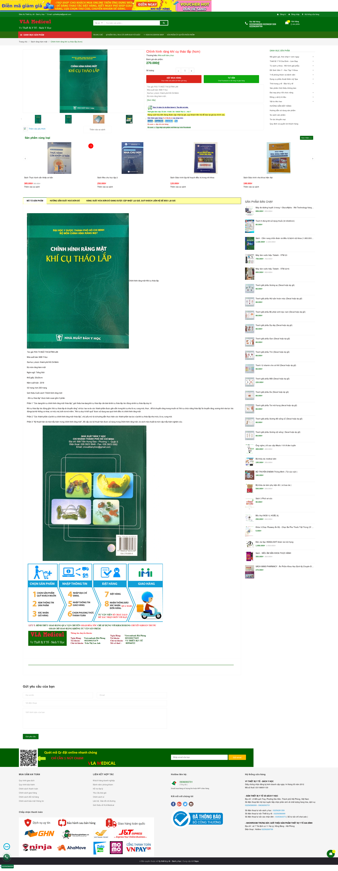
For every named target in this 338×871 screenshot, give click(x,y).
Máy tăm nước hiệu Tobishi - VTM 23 (271, 255)
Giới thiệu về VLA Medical (103, 805)
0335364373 (280, 816)
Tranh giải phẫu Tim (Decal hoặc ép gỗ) (273, 352)
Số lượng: (150, 70)
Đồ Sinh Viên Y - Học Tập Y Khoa (284, 70)
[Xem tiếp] (151, 100)
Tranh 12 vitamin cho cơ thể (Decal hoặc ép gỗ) (276, 365)
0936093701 (186, 781)
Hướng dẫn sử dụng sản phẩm (282, 110)
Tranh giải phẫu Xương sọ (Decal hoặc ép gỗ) (275, 285)
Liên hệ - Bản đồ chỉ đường (104, 801)
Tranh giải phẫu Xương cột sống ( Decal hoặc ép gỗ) (278, 432)
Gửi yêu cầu (31, 736)
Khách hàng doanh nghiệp (104, 780)
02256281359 (279, 810)
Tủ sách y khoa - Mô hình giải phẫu (284, 66)
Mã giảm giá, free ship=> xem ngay (284, 57)
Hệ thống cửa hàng (312, 14)
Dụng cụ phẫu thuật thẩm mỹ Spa (284, 79)
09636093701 (264, 805)
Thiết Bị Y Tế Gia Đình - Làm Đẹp (284, 61)
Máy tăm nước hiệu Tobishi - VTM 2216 (272, 269)
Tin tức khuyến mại (278, 119)
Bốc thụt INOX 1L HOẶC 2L (267, 515)
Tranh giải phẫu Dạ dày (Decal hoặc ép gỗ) (274, 325)
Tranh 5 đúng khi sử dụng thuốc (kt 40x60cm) (275, 221)
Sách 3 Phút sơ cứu (264, 498)
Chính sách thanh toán (28, 789)
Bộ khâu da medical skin (266, 459)
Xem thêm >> (306, 137)
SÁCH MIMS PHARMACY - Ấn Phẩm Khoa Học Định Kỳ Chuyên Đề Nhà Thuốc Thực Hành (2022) (284, 566)
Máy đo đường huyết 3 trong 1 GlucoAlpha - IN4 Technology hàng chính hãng (284, 207)
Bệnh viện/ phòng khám (103, 785)
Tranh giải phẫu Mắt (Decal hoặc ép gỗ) (273, 378)
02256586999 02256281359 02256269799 (262, 25)
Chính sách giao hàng (28, 793)
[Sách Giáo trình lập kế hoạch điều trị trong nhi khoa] (59, 158)
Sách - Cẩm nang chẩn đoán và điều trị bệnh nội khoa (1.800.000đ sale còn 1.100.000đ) (284, 238)
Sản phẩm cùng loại (37, 138)
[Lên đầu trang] (334, 836)
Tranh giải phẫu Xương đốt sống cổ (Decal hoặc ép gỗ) (279, 418)
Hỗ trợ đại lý (98, 789)
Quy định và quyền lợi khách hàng (284, 124)
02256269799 (267, 829)
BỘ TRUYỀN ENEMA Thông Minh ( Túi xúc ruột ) (276, 471)
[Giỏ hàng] (287, 23)
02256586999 (251, 805)
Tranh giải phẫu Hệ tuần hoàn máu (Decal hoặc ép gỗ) (279, 298)
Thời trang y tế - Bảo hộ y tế (281, 84)
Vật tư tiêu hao (276, 101)
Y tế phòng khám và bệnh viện (282, 75)
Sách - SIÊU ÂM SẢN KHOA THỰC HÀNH (273, 553)
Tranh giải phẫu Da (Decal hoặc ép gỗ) (272, 392)
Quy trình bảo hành (27, 785)
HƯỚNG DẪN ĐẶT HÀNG (280, 106)
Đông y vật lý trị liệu (278, 97)
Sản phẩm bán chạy (259, 201)
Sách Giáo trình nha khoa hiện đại (111, 177)
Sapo (196, 861)
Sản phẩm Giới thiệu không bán (283, 88)
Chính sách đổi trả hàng (29, 797)
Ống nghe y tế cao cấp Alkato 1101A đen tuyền (276, 445)
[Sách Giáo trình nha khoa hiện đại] (132, 158)
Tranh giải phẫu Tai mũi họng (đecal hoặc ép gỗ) (276, 405)
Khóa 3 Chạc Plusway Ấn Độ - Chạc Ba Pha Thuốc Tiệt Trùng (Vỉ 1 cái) (284, 527)
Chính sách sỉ (98, 797)
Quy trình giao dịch (26, 780)
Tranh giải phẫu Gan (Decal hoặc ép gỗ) (273, 338)
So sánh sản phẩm (277, 115)
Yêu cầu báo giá (99, 793)
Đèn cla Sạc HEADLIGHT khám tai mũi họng (274, 542)
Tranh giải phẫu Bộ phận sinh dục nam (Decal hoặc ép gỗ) (281, 312)
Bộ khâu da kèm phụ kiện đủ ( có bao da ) (274, 485)
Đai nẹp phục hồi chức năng (281, 93)
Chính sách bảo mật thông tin (31, 801)
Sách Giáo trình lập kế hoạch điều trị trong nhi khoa (46, 177)
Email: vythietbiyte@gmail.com (59, 14)
